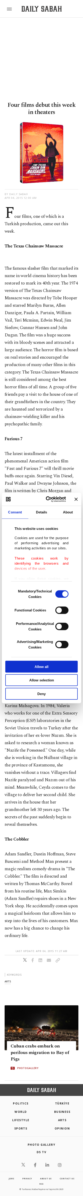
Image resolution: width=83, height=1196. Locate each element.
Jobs (11, 1178)
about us (46, 1178)
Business (62, 1112)
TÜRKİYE (62, 1103)
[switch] (61, 610)
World (21, 1112)
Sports (20, 1128)
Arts (62, 1120)
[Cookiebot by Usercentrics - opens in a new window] (48, 499)
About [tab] (68, 512)
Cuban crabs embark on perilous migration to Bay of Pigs (40, 1053)
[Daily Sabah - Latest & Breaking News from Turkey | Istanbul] (41, 9)
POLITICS (21, 1103)
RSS (41, 1184)
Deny (41, 694)
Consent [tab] (15, 512)
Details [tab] (41, 512)
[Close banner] (76, 499)
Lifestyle (21, 1120)
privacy (27, 1178)
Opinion (62, 1128)
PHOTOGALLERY (28, 1068)
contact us (67, 1178)
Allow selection (41, 680)
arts (8, 981)
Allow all (41, 666)
